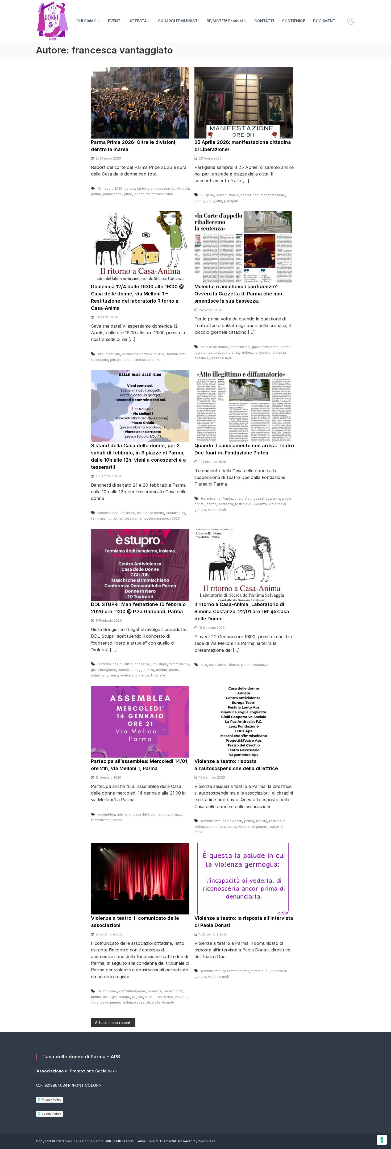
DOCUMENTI (324, 21)
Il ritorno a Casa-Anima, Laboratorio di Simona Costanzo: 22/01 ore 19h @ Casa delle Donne (241, 611)
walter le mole (163, 1002)
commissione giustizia (114, 664)
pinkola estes (120, 360)
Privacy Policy (51, 1099)
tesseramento (136, 518)
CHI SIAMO (86, 21)
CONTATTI (264, 21)
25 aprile (207, 195)
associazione (107, 513)
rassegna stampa (116, 997)
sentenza (225, 504)
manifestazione (273, 195)
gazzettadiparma (265, 347)
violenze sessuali (136, 1002)
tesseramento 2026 (164, 518)
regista (199, 352)
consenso (142, 664)
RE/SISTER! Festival (225, 21)
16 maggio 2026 (109, 188)
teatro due (215, 352)
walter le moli (221, 358)
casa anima (218, 665)
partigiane (214, 201)
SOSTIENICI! (293, 21)
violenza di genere (256, 352)
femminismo (176, 354)
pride (128, 194)
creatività (113, 354)
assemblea (106, 814)
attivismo (127, 513)
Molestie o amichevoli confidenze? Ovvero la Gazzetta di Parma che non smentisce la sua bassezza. (238, 294)
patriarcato (99, 675)
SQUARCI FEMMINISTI (178, 21)
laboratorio (99, 360)
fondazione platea (237, 498)
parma (96, 194)
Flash (151, 1141)
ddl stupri (159, 664)
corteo (129, 188)
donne (234, 195)
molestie (155, 991)
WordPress (206, 1141)
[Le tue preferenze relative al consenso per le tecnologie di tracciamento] (382, 1140)
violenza (232, 352)
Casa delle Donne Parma (84, 1141)
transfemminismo (159, 194)
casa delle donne (214, 347)
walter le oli (217, 510)
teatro (150, 997)
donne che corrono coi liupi (143, 354)
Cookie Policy (51, 1113)
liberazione (250, 195)
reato (114, 675)
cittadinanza (175, 513)
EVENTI (115, 21)
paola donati (232, 821)
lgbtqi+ (142, 188)
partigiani (231, 201)
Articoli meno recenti (113, 1022)
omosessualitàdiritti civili (169, 188)
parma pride (112, 194)
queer (139, 194)
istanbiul (124, 670)
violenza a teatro (223, 827)
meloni (161, 670)
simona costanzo (147, 360)
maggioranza (144, 670)
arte (100, 354)
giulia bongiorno (103, 670)
